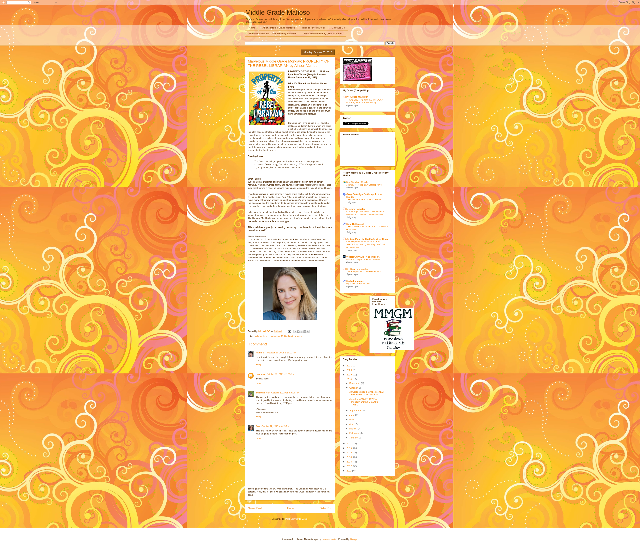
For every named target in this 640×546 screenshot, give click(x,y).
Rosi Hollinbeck (355, 224)
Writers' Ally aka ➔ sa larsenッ (363, 256)
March (353, 428)
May (351, 419)
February (354, 433)
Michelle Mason (355, 281)
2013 (349, 461)
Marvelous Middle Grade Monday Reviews (272, 33)
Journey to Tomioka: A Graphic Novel (364, 185)
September (355, 410)
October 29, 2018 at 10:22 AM (281, 352)
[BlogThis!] (298, 331)
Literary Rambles (356, 209)
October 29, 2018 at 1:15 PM (280, 374)
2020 (349, 370)
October (353, 387)
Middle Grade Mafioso (277, 12)
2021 (349, 365)
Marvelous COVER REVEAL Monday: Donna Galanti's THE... (363, 402)
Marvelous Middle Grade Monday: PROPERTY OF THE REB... (366, 393)
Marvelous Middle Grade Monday (286, 336)
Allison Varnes (262, 336)
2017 (349, 443)
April (352, 424)
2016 (349, 448)
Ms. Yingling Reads (357, 182)
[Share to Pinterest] (308, 331)
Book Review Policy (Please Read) (323, 33)
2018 (349, 379)
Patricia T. (261, 352)
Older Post (326, 508)
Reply (258, 364)
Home (252, 27)
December (355, 383)
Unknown (261, 374)
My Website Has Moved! (358, 283)
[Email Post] (289, 331)
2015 (349, 452)
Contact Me (338, 27)
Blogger (354, 539)
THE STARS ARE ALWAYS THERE (363, 199)
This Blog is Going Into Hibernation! (363, 271)
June (352, 415)
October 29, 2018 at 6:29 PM (285, 392)
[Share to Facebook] (304, 331)
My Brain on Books (357, 269)
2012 (349, 466)
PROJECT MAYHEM (357, 97)
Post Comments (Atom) (296, 519)
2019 (349, 374)
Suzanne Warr (263, 392)
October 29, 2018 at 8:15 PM (275, 426)
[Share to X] (301, 331)
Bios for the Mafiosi (313, 27)
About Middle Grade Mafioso (278, 27)
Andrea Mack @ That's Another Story (367, 239)
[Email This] (295, 331)
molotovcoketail (329, 539)
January (353, 437)
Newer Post (255, 508)
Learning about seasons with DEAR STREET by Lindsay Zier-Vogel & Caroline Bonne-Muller (366, 244)
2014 (349, 457)
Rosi (258, 426)
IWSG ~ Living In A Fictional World (363, 259)
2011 (349, 470)
